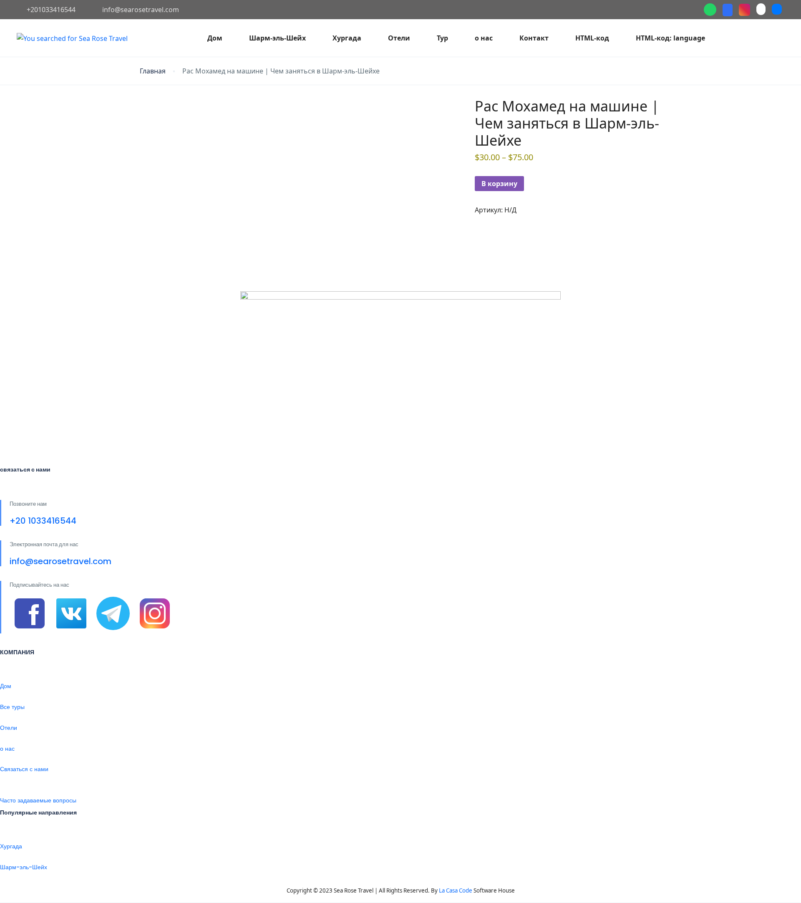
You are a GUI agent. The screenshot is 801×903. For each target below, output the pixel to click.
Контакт (534, 38)
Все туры (12, 707)
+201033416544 (51, 9)
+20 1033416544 (43, 521)
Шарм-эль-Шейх (277, 38)
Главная (153, 71)
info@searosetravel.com (140, 9)
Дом (214, 38)
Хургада (346, 38)
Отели (399, 38)
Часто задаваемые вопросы (38, 800)
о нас (484, 38)
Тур (442, 38)
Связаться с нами (24, 769)
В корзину (499, 183)
